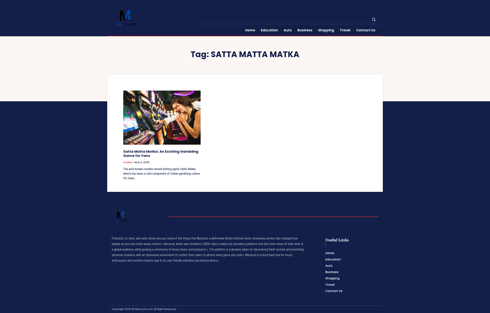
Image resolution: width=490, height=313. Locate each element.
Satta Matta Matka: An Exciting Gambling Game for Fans (160, 153)
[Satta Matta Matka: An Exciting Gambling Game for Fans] (162, 118)
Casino (128, 162)
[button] (373, 19)
